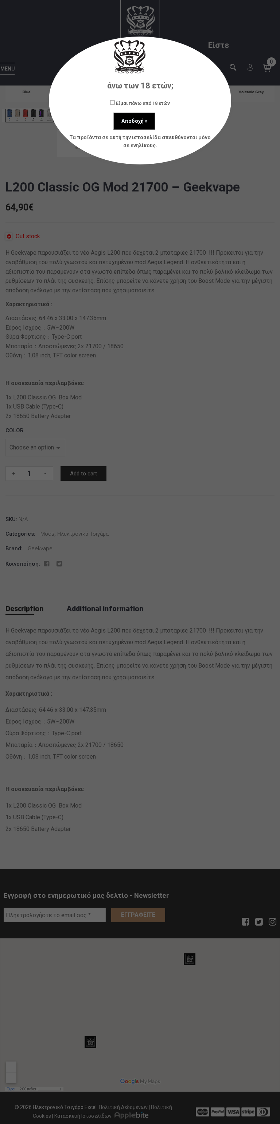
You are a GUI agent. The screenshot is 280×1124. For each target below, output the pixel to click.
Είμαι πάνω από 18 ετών (142, 103)
